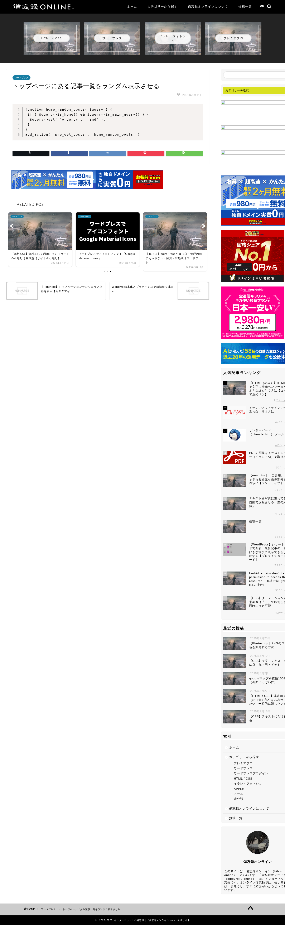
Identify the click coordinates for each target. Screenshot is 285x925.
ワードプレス (21, 77)
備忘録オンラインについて (208, 6)
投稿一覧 (245, 6)
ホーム (132, 6)
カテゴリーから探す (163, 6)
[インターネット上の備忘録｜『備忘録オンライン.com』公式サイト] (44, 8)
